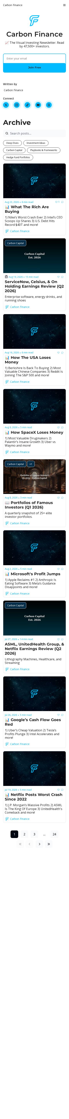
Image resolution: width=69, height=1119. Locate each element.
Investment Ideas (36, 143)
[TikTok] (27, 105)
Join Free (34, 67)
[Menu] (64, 5)
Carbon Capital (14, 150)
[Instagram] (17, 105)
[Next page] (39, 844)
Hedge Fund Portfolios (18, 157)
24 (54, 834)
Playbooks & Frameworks (43, 150)
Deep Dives (12, 143)
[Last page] (49, 844)
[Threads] (49, 105)
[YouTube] (38, 105)
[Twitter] (6, 105)
